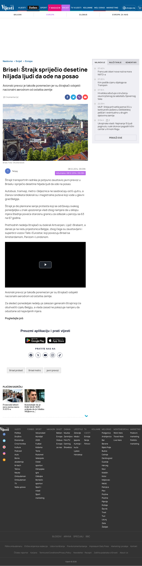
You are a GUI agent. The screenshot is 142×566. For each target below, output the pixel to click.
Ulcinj (104, 519)
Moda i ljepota (77, 438)
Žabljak (105, 527)
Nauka (17, 472)
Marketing (135, 429)
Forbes (30, 429)
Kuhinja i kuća (77, 445)
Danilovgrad (107, 458)
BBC (88, 536)
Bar (103, 440)
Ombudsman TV (20, 482)
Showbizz (68, 447)
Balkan (59, 433)
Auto (17, 454)
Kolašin (105, 472)
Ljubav (77, 451)
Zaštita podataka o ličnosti (106, 552)
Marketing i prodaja (119, 546)
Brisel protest (16, 370)
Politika (18, 433)
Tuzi (103, 516)
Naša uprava (20, 487)
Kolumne (96, 429)
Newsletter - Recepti (82, 552)
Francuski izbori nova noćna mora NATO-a (115, 73)
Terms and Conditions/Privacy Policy (55, 552)
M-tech (18, 465)
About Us (124, 552)
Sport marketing (40, 496)
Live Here (118, 440)
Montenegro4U (121, 429)
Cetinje (105, 454)
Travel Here (118, 436)
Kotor (104, 476)
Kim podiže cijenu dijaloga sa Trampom (112, 84)
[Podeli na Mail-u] (85, 97)
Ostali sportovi (39, 464)
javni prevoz (53, 370)
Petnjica (105, 487)
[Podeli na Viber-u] (79, 97)
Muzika (67, 433)
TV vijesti (87, 431)
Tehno (17, 469)
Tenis (38, 451)
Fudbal (38, 443)
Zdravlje (77, 433)
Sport (38, 429)
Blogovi (56, 536)
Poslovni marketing (134, 435)
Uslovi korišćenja (57, 546)
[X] (38, 355)
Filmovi (87, 443)
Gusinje (105, 462)
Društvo (18, 436)
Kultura (18, 447)
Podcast (18, 451)
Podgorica (106, 433)
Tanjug (15, 171)
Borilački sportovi (39, 482)
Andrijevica (106, 436)
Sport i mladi (38, 489)
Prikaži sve (115, 137)
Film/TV (67, 440)
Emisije (87, 436)
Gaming (67, 443)
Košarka (39, 447)
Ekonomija (19, 440)
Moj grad (106, 429)
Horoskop (78, 454)
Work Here (118, 433)
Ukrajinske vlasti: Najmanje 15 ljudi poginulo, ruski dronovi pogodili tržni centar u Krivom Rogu (116, 126)
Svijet (59, 429)
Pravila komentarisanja (77, 546)
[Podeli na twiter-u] (73, 97)
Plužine (105, 494)
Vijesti (18, 429)
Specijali (78, 536)
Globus (59, 440)
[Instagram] (52, 355)
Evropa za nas (59, 445)
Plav (103, 490)
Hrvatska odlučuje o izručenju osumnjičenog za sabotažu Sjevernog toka (117, 96)
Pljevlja (105, 501)
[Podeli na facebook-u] (67, 97)
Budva (104, 451)
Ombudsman (20, 476)
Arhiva (67, 536)
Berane (105, 443)
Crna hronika (20, 443)
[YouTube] (45, 355)
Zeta (104, 523)
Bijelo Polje (106, 447)
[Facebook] (31, 355)
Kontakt (133, 546)
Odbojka (39, 476)
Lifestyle (78, 429)
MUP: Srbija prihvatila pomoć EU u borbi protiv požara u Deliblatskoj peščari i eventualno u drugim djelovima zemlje (115, 111)
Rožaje (105, 505)
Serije (86, 440)
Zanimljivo (68, 436)
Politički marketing (134, 442)
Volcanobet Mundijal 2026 (40, 436)
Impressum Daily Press (99, 546)
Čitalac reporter (21, 552)
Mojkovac (106, 480)
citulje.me (130, 8)
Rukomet (39, 454)
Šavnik (104, 508)
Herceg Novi (105, 467)
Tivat (104, 512)
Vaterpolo (40, 458)
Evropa (59, 436)
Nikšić (104, 483)
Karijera (33, 552)
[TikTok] (59, 355)
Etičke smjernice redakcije (36, 546)
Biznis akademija (19, 460)
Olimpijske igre (40, 471)
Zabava (67, 429)
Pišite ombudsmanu (13, 546)
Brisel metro (35, 370)
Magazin (51, 429)
